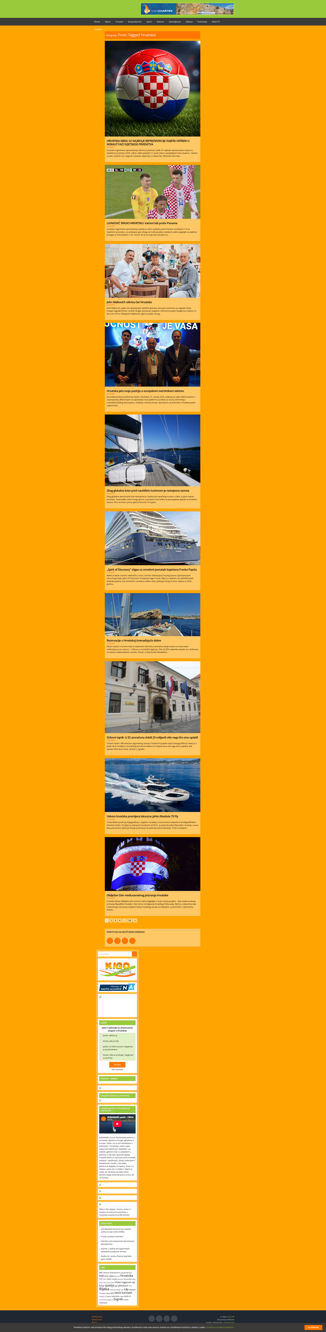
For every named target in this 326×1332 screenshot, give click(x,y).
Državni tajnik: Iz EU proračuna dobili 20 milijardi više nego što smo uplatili (152, 737)
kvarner (120, 1279)
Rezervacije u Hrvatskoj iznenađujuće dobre (134, 640)
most (118, 1282)
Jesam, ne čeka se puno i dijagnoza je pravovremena (118, 1048)
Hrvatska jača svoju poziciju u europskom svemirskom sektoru (145, 391)
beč (101, 1272)
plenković (123, 1285)
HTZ (101, 1279)
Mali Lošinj (102, 1283)
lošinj (133, 1279)
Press (94, 1322)
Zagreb (118, 1299)
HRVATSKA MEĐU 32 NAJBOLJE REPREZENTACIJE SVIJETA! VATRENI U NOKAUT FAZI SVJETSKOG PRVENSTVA (148, 142)
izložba (114, 1279)
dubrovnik (114, 1272)
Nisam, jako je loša (111, 1041)
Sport (149, 21)
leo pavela (127, 1279)
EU (120, 1273)
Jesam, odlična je (110, 1035)
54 (129, 920)
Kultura (160, 21)
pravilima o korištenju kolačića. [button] (220, 1327)
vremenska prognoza (106, 1300)
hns (115, 1276)
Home (97, 21)
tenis (118, 1293)
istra (104, 1279)
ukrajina (102, 1296)
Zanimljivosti (175, 21)
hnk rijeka (109, 1276)
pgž (116, 1286)
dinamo (106, 1273)
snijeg (108, 1293)
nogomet (126, 1282)
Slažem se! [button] (313, 1327)
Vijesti (108, 21)
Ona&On (98, 29)
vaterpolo (115, 1296)
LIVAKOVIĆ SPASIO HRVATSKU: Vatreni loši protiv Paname (142, 223)
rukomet (113, 1290)
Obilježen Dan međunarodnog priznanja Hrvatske (137, 895)
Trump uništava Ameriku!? (112, 1236)
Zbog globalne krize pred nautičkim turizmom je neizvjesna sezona (148, 490)
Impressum (97, 1317)
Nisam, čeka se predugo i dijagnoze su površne (118, 1056)
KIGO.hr (104, 9)
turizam (127, 1293)
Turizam (119, 21)
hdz (101, 1276)
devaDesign (228, 1322)
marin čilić (110, 1282)
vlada (122, 1296)
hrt (119, 1276)
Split (112, 1293)
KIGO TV (216, 21)
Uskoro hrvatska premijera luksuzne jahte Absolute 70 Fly (142, 816)
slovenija (102, 1293)
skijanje (132, 1289)
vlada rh (127, 1296)
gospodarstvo (126, 1273)
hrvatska (126, 1275)
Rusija (118, 1290)
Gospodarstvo (135, 21)
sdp (126, 1289)
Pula (130, 1286)
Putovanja (202, 21)
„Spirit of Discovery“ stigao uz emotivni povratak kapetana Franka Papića (152, 569)
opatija (109, 1285)
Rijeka (104, 1288)
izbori (109, 1279)
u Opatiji (108, 1296)
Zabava (189, 21)
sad (122, 1290)
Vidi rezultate (117, 1069)
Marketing (97, 1319)
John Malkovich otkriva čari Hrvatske (129, 302)
